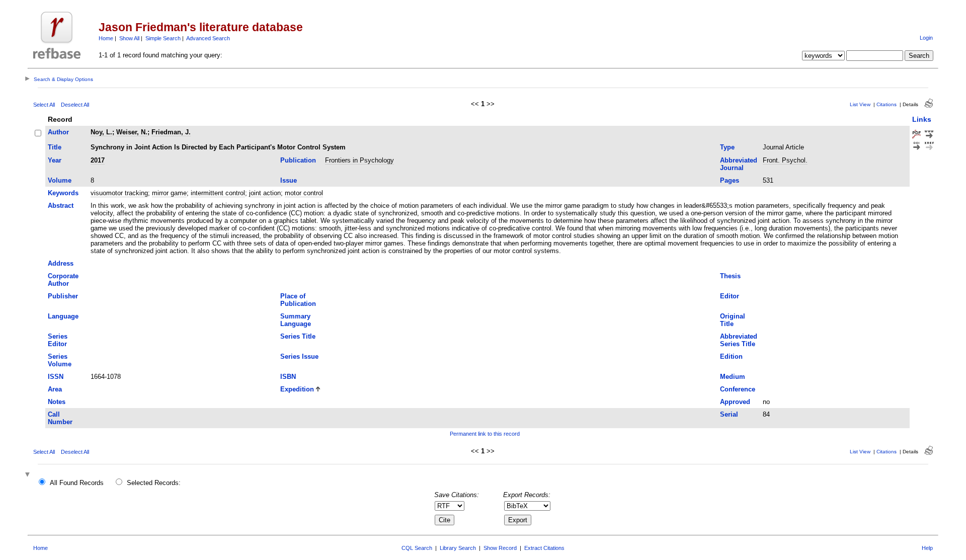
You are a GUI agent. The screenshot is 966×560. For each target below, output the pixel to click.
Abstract (60, 205)
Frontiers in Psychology (359, 160)
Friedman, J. (171, 132)
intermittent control (218, 193)
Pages (729, 180)
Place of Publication (298, 299)
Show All (129, 38)
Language (63, 316)
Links (921, 119)
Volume (59, 180)
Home (106, 38)
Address (60, 263)
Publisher (63, 296)
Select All (44, 105)
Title (54, 147)
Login (926, 38)
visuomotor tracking (119, 193)
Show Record (500, 548)
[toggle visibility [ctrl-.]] (28, 475)
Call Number (60, 418)
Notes (56, 402)
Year (54, 160)
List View (860, 104)
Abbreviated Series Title (738, 340)
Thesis (730, 276)
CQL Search (416, 548)
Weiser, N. (131, 132)
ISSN (55, 376)
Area (55, 389)
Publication (298, 160)
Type (727, 147)
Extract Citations (544, 548)
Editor (729, 296)
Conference (737, 389)
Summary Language (295, 320)
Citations (886, 104)
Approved (735, 402)
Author (58, 132)
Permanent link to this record (485, 434)
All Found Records (77, 483)
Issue (288, 180)
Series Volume (59, 360)
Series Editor (57, 340)
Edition (731, 356)
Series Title (297, 336)
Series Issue (299, 356)
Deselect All (75, 105)
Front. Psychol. (785, 160)
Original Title (732, 320)
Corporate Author (63, 279)
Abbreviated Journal (738, 164)
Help (927, 548)
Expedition (297, 389)
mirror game (169, 193)
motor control (304, 193)
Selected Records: (154, 483)
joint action (265, 193)
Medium (732, 376)
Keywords (63, 193)
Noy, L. (101, 132)
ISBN (288, 376)
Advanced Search (208, 38)
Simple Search (163, 38)
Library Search (458, 548)
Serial (729, 414)
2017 (98, 160)
